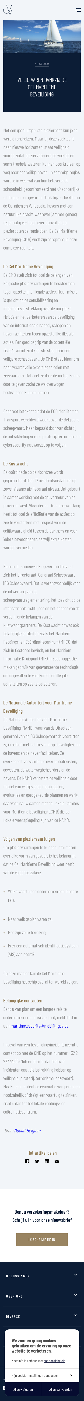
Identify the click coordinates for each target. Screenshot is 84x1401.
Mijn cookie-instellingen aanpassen (35, 1375)
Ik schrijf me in (41, 1239)
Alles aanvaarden (60, 1389)
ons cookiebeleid (54, 1361)
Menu (78, 10)
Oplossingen (18, 1276)
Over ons (14, 1296)
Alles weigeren (23, 1389)
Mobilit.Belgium (27, 1130)
